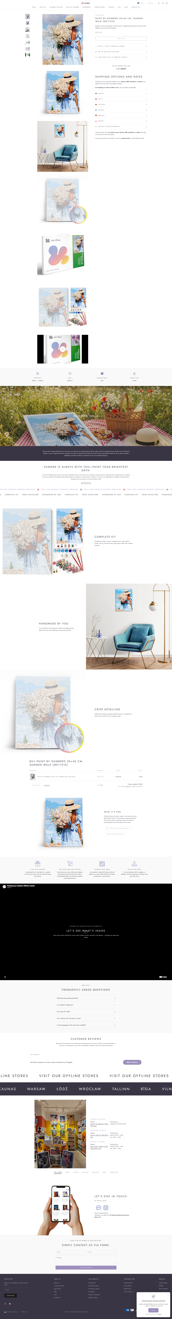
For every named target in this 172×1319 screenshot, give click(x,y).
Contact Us (57, 1297)
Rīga (67, 1172)
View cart (36, 785)
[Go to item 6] (27, 48)
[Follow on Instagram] (5, 1304)
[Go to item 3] (27, 29)
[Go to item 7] (27, 55)
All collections (92, 1283)
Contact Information (59, 1286)
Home (34, 7)
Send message (85, 1267)
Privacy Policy (127, 1286)
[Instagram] (105, 1207)
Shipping (127, 786)
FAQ (55, 1294)
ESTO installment (163, 1289)
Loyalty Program (163, 1283)
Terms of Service (128, 1292)
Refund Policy (127, 1289)
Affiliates (161, 1286)
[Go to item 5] (27, 42)
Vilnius (76, 1172)
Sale (119, 7)
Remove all (46, 785)
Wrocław (114, 1172)
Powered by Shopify (82, 1312)
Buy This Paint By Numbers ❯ (118, 828)
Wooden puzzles (93, 1297)
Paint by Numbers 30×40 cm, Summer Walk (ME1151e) (56, 777)
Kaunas (85, 1172)
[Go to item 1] (27, 16)
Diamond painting (56, 7)
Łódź (104, 1172)
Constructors (100, 7)
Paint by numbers (72, 7)
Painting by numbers (94, 1289)
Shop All (43, 7)
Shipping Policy (128, 1283)
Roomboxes (87, 7)
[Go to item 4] (27, 35)
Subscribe (10, 1295)
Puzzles (111, 7)
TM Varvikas (99, 15)
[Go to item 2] (27, 23)
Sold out (121, 38)
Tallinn (58, 1172)
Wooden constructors (94, 1294)
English (150, 3)
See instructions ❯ (86, 483)
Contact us (136, 7)
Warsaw (95, 1172)
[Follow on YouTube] (10, 1304)
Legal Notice (57, 1289)
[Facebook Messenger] (98, 1207)
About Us (56, 1283)
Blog (126, 7)
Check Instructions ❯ (115, 834)
